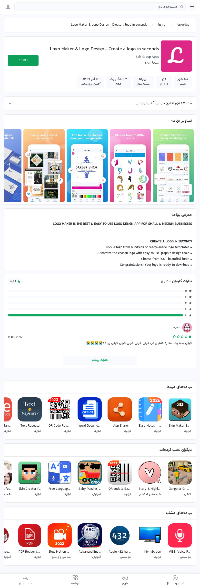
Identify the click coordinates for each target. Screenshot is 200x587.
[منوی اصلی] (192, 6)
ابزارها (162, 25)
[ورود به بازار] (8, 6)
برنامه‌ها (183, 25)
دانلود (23, 60)
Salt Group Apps (147, 57)
